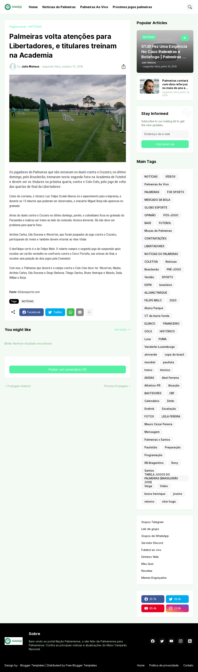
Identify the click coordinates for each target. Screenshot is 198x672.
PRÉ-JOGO (174, 269)
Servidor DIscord (152, 543)
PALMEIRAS (151, 192)
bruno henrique (154, 493)
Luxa (147, 339)
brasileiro (165, 284)
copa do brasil (174, 354)
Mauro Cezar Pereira (158, 424)
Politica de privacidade (164, 665)
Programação (153, 455)
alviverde (150, 354)
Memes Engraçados (154, 577)
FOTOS (149, 416)
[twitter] (162, 641)
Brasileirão (151, 269)
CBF (171, 393)
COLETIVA (151, 261)
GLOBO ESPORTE (155, 207)
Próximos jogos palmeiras (132, 7)
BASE (147, 223)
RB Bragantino (154, 462)
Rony (174, 462)
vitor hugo (169, 501)
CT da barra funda (156, 315)
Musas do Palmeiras (158, 230)
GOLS (148, 331)
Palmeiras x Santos (157, 439)
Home (33, 7)
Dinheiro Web (150, 556)
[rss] (189, 641)
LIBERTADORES (154, 246)
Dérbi (170, 401)
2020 (172, 300)
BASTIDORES (152, 393)
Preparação (173, 447)
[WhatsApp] (70, 312)
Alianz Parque (153, 308)
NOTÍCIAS (35, 26)
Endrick (149, 408)
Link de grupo (150, 529)
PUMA (162, 339)
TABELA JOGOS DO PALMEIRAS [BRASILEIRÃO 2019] (161, 478)
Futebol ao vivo (151, 549)
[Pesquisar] (189, 6)
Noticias (171, 261)
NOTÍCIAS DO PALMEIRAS (161, 254)
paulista (168, 362)
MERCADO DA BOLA (157, 199)
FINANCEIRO (171, 323)
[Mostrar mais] (89, 312)
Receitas (146, 570)
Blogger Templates (32, 665)
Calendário (151, 401)
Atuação (173, 385)
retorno (149, 501)
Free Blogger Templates (81, 665)
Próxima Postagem (116, 386)
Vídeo (164, 486)
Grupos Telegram (152, 522)
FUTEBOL (165, 223)
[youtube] (171, 641)
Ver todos (120, 329)
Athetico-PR (152, 385)
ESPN (148, 284)
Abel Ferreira (170, 377)
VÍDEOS (170, 176)
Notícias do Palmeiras (59, 7)
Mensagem (152, 431)
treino (148, 370)
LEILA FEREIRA (171, 416)
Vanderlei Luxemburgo (159, 346)
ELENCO (149, 323)
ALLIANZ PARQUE (155, 292)
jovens (177, 493)
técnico (165, 370)
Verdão (149, 277)
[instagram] (180, 641)
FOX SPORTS (175, 192)
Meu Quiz (147, 563)
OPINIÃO (150, 215)
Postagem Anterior (19, 386)
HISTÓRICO (167, 331)
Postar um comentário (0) (68, 369)
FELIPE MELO (153, 300)
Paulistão (150, 447)
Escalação (169, 408)
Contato (188, 665)
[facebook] (152, 641)
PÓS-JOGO (170, 215)
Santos (149, 470)
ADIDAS (149, 377)
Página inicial (17, 26)
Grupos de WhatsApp (155, 536)
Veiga (148, 486)
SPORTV (167, 277)
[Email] (80, 312)
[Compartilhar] (122, 66)
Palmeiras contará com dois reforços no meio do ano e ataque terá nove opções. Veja (175, 84)
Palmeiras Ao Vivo (94, 7)
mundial (149, 362)
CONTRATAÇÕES (155, 238)
